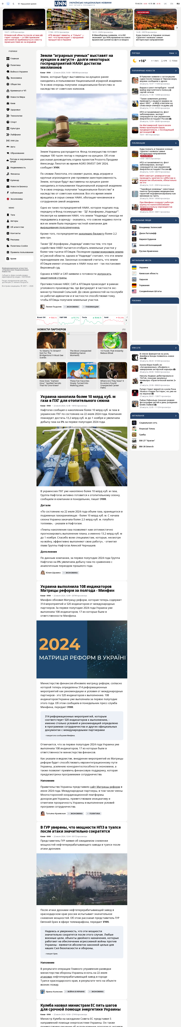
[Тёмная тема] (13, 3)
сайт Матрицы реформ (105, 786)
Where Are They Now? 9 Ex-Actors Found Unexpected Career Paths (112, 384)
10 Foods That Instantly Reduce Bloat (111, 351)
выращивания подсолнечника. (60, 227)
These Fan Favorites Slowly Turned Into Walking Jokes (79, 383)
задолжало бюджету (91, 233)
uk (165, 3)
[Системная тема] (8, 3)
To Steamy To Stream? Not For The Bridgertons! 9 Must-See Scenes (51, 354)
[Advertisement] (154, 323)
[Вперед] (177, 28)
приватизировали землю (107, 251)
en (171, 3)
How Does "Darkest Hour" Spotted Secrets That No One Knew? (50, 383)
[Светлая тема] (2, 3)
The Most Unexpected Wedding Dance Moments (80, 353)
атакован (46, 976)
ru (178, 3)
